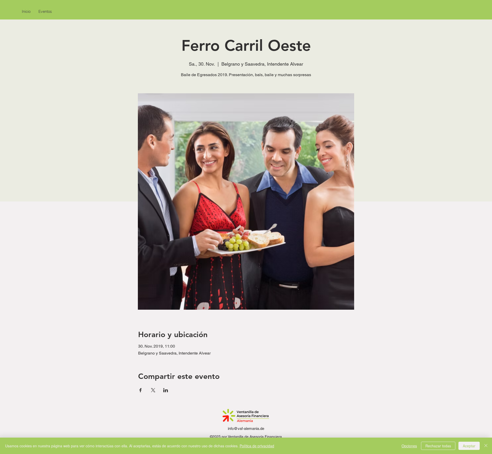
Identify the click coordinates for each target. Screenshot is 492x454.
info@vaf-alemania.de (246, 428)
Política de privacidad (257, 445)
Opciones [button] (409, 445)
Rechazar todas (438, 445)
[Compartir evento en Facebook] (140, 390)
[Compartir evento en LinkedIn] (165, 390)
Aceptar (469, 445)
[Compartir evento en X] (153, 390)
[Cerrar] (486, 446)
